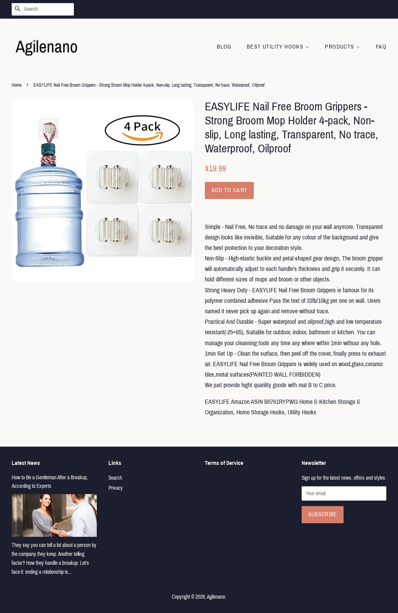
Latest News (26, 463)
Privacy (115, 488)
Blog (224, 47)
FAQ (381, 47)
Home (16, 85)
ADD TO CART (229, 190)
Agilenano (216, 597)
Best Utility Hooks (276, 47)
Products (340, 47)
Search (115, 478)
